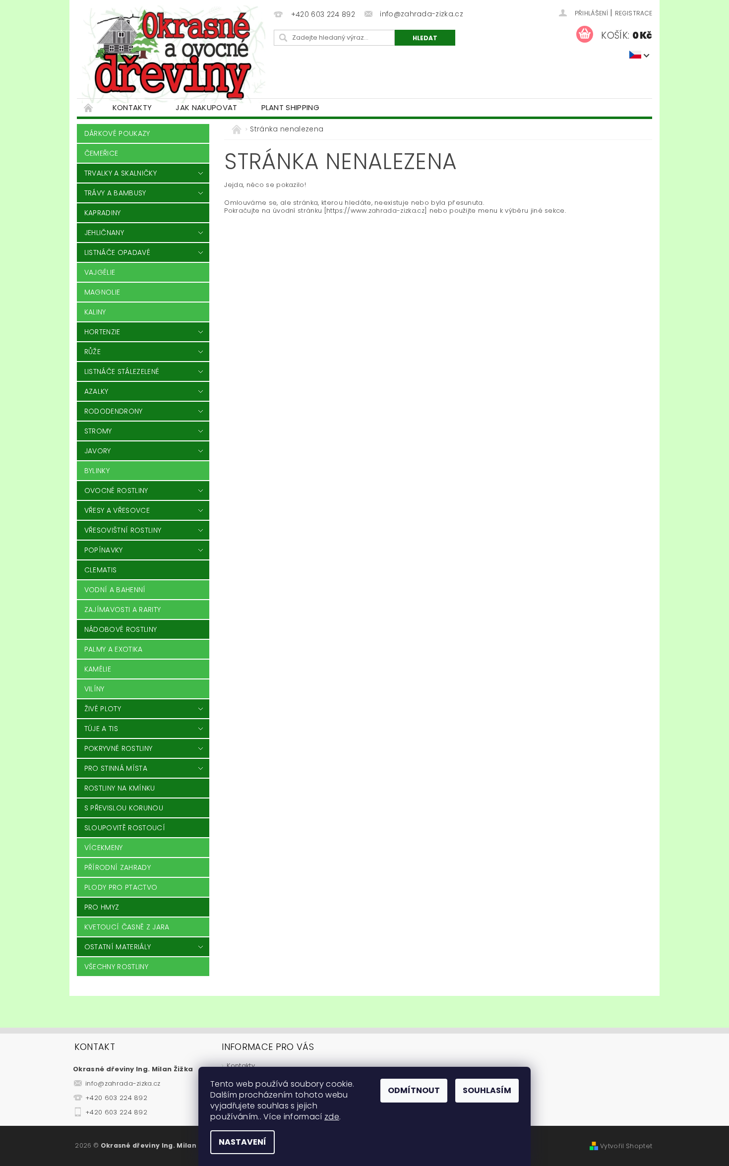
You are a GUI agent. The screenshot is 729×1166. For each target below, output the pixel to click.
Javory (97, 451)
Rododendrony (113, 411)
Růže (92, 352)
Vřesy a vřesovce (117, 510)
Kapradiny (102, 213)
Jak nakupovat (206, 107)
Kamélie (97, 669)
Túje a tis (101, 729)
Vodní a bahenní (115, 590)
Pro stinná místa (115, 768)
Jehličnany (104, 233)
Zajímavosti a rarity (122, 609)
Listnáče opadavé (117, 252)
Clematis (100, 570)
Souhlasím (487, 1090)
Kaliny (95, 312)
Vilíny (94, 689)
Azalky (96, 391)
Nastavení (242, 1142)
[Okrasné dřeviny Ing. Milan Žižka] (173, 54)
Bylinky (97, 471)
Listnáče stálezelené (121, 371)
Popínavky (103, 550)
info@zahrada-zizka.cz (123, 1083)
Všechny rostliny (116, 967)
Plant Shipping (290, 107)
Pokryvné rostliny (118, 748)
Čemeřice (101, 153)
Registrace (633, 13)
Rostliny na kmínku (119, 788)
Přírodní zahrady (117, 867)
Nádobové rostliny (120, 629)
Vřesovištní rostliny (122, 530)
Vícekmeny (103, 848)
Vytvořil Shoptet (626, 1146)
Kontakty (132, 107)
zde (331, 1116)
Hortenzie (102, 332)
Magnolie (102, 292)
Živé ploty (102, 709)
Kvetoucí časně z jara (127, 927)
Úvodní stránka (89, 107)
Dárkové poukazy (117, 133)
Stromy (98, 431)
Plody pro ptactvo (120, 887)
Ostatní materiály (117, 947)
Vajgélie (100, 272)
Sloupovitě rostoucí (124, 828)
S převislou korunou (123, 808)
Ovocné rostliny (116, 490)
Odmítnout (414, 1090)
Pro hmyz (102, 907)
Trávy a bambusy (115, 193)
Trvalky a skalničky (120, 173)
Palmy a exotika (113, 649)
